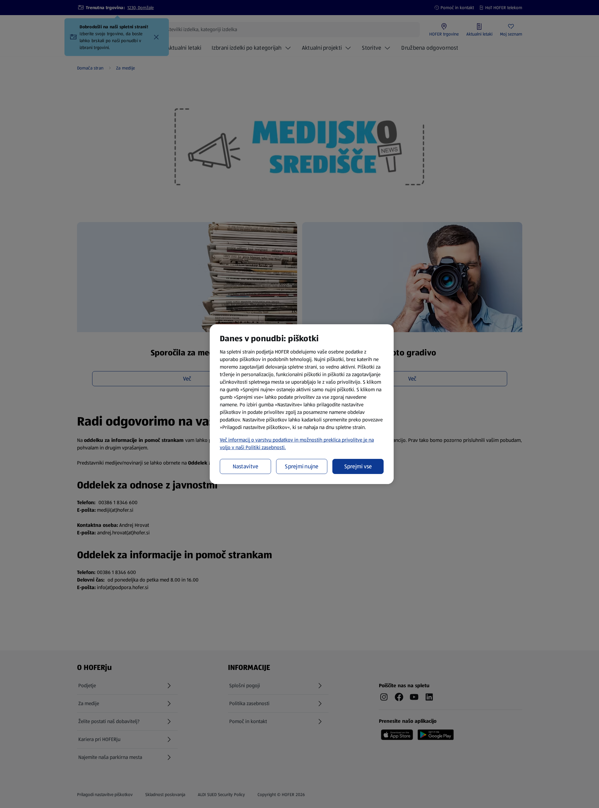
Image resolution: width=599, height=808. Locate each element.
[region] (302, 404)
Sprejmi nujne (302, 466)
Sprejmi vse (358, 466)
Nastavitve (245, 466)
